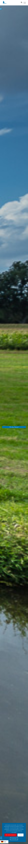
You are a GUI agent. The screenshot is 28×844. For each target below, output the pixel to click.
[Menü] (24, 2)
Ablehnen (20, 834)
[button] (1, 9)
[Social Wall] (2, 838)
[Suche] (21, 2)
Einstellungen (14, 838)
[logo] (11, 2)
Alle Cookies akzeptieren (11, 834)
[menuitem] (21, 2)
